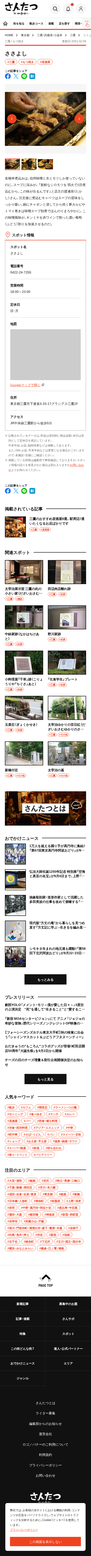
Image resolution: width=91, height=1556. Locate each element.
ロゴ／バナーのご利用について (45, 1444)
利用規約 (45, 1454)
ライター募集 (45, 1413)
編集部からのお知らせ (45, 1423)
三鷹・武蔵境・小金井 (49, 35)
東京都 (25, 35)
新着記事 (23, 1303)
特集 (23, 1333)
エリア (68, 1363)
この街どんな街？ (23, 1348)
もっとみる (45, 979)
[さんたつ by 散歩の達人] (21, 8)
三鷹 (73, 35)
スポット (68, 1333)
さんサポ (68, 1318)
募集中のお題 (68, 1303)
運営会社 (45, 1433)
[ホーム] (5, 23)
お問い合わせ (45, 1475)
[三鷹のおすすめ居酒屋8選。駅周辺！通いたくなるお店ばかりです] (45, 526)
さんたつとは (45, 1402)
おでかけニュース (22, 1363)
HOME (9, 35)
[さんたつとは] (45, 808)
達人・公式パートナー (68, 1348)
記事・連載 (23, 1318)
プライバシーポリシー (45, 1465)
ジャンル (23, 1378)
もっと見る (45, 1079)
